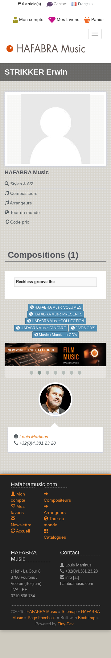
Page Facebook (42, 618)
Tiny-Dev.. (67, 624)
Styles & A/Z (22, 183)
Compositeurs (23, 193)
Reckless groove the (35, 282)
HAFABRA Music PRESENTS (57, 314)
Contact (60, 4)
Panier (97, 19)
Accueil (22, 530)
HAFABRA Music (42, 612)
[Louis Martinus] (55, 399)
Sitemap (69, 612)
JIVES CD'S (85, 328)
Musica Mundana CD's (57, 335)
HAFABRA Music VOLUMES (57, 307)
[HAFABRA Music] (55, 354)
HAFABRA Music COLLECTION (57, 321)
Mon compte (30, 19)
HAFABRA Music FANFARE (43, 328)
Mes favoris (67, 19)
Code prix (19, 222)
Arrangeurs (21, 202)
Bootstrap (86, 618)
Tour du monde (25, 212)
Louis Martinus (33, 436)
